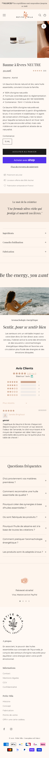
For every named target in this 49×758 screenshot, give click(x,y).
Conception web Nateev (32, 738)
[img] (8, 410)
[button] (12, 382)
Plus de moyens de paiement (24, 166)
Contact (6, 673)
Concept (7, 706)
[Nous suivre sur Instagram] (11, 729)
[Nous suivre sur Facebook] (4, 729)
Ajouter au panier (25, 152)
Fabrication (8, 710)
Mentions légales (11, 678)
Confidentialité (10, 687)
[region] (24, 586)
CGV (5, 682)
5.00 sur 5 (31, 373)
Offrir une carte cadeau (14, 719)
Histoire (6, 701)
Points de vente (10, 715)
